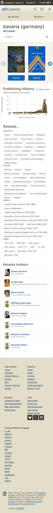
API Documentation (13, 404)
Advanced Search (35, 385)
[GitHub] (41, 417)
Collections (32, 382)
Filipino (8, 481)
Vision (7, 370)
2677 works (9, 31)
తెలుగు (7, 471)
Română (8, 465)
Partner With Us (12, 376)
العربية (7, 431)
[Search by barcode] (42, 9)
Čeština (8, 434)
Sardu (7, 468)
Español (8, 443)
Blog (7, 382)
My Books (13, 16)
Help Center (32, 401)
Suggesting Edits (35, 407)
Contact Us (32, 404)
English (8, 440)
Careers (8, 379)
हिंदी (6, 450)
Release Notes (33, 413)
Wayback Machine (34, 502)
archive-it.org (29, 504)
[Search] (35, 9)
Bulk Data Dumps (12, 407)
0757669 (20, 508)
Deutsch (8, 437)
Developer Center (12, 401)
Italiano (8, 456)
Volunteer (9, 373)
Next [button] (50, 67)
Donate (30, 2)
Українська (10, 475)
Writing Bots (10, 410)
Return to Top (33, 388)
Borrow (16, 78)
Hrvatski (8, 453)
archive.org (13, 504)
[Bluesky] (30, 417)
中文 (7, 478)
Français (8, 446)
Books (30, 373)
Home (30, 370)
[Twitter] (35, 417)
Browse (38, 16)
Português (9, 462)
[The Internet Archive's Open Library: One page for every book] (12, 9)
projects (12, 502)
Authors (31, 376)
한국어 (7, 459)
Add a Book (32, 410)
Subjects (31, 379)
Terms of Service (12, 385)
